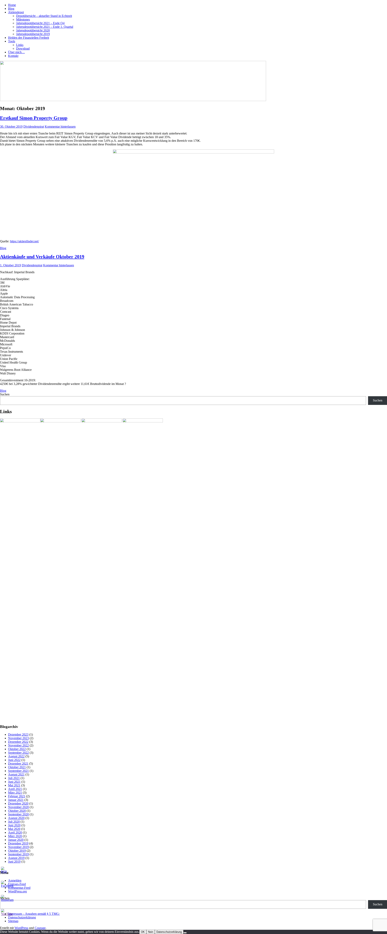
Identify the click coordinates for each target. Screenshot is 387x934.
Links (19, 45)
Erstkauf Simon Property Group (33, 118)
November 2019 (18, 847)
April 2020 (15, 832)
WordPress (21, 928)
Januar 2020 (16, 839)
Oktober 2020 (17, 810)
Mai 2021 (14, 785)
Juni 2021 (14, 781)
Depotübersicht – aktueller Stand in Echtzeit (44, 16)
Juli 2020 (14, 821)
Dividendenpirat (33, 126)
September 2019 (18, 854)
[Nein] (185, 932)
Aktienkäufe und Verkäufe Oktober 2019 (42, 256)
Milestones (23, 19)
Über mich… (16, 52)
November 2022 (18, 745)
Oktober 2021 (17, 767)
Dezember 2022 (18, 741)
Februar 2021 (16, 796)
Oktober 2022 (17, 749)
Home (12, 5)
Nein (150, 931)
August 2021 (16, 774)
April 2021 (15, 789)
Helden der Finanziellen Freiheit (28, 37)
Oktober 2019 (17, 850)
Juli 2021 (14, 778)
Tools (11, 41)
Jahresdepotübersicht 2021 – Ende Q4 (40, 23)
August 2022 (16, 756)
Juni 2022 (14, 760)
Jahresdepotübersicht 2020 (33, 30)
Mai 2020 (14, 829)
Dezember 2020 (18, 803)
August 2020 (16, 818)
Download (23, 48)
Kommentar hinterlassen (60, 126)
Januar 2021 (16, 800)
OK (143, 931)
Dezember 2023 (18, 734)
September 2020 (18, 814)
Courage (40, 928)
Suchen (4, 394)
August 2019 (16, 858)
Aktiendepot (16, 12)
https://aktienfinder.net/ (24, 241)
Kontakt (13, 55)
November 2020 (18, 807)
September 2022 (18, 752)
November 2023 (18, 738)
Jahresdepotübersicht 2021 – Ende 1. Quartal (44, 26)
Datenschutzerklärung (169, 931)
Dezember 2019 (18, 843)
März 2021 (15, 792)
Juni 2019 (14, 861)
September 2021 (18, 770)
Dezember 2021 (18, 763)
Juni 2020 (14, 825)
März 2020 (15, 836)
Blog (11, 8)
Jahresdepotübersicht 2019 (33, 34)
